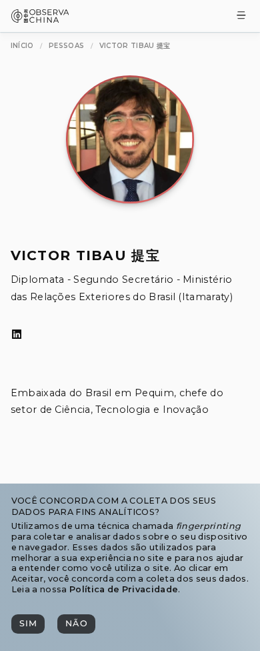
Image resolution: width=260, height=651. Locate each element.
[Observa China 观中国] (40, 19)
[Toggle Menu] (241, 16)
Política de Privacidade (123, 589)
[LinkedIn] (17, 335)
